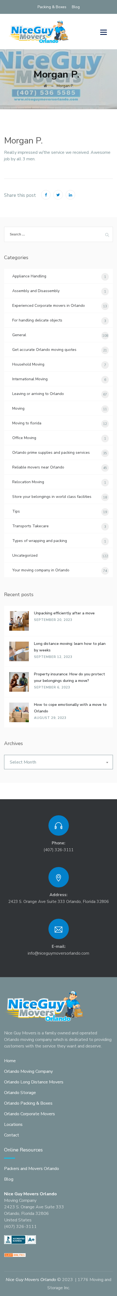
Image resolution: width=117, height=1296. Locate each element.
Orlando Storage (20, 1093)
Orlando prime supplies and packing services (51, 452)
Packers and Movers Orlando (31, 1169)
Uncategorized (25, 555)
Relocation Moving (28, 482)
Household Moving (28, 364)
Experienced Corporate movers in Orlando (48, 305)
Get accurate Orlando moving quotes (44, 349)
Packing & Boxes (52, 7)
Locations (13, 1125)
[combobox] (58, 762)
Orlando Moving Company (28, 1071)
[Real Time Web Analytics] (15, 1255)
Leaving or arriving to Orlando (38, 393)
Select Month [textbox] (23, 762)
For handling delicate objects (37, 320)
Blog (76, 7)
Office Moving (24, 437)
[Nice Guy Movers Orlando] (39, 31)
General (19, 335)
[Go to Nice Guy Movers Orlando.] (45, 85)
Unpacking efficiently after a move (64, 613)
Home (10, 1061)
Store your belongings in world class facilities (51, 496)
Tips (16, 511)
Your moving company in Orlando (40, 570)
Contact (11, 1135)
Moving (18, 408)
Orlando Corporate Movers (29, 1114)
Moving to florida (26, 423)
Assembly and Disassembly (36, 290)
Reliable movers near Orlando (38, 467)
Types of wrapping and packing (39, 540)
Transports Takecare (30, 526)
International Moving (30, 379)
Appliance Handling (29, 276)
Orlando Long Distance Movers (33, 1082)
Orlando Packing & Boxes (28, 1103)
